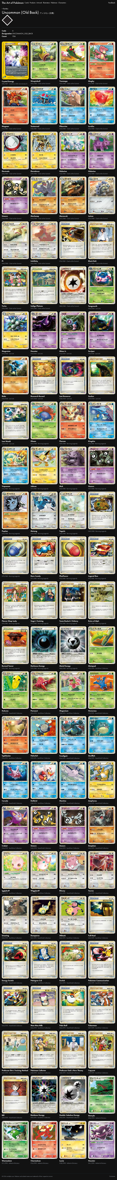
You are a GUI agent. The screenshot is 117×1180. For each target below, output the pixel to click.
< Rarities (5, 8)
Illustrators (46, 2)
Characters (62, 2)
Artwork (39, 2)
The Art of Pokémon (13, 2)
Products (33, 2)
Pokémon (54, 2)
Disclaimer (112, 1176)
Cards (27, 2)
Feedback (111, 2)
